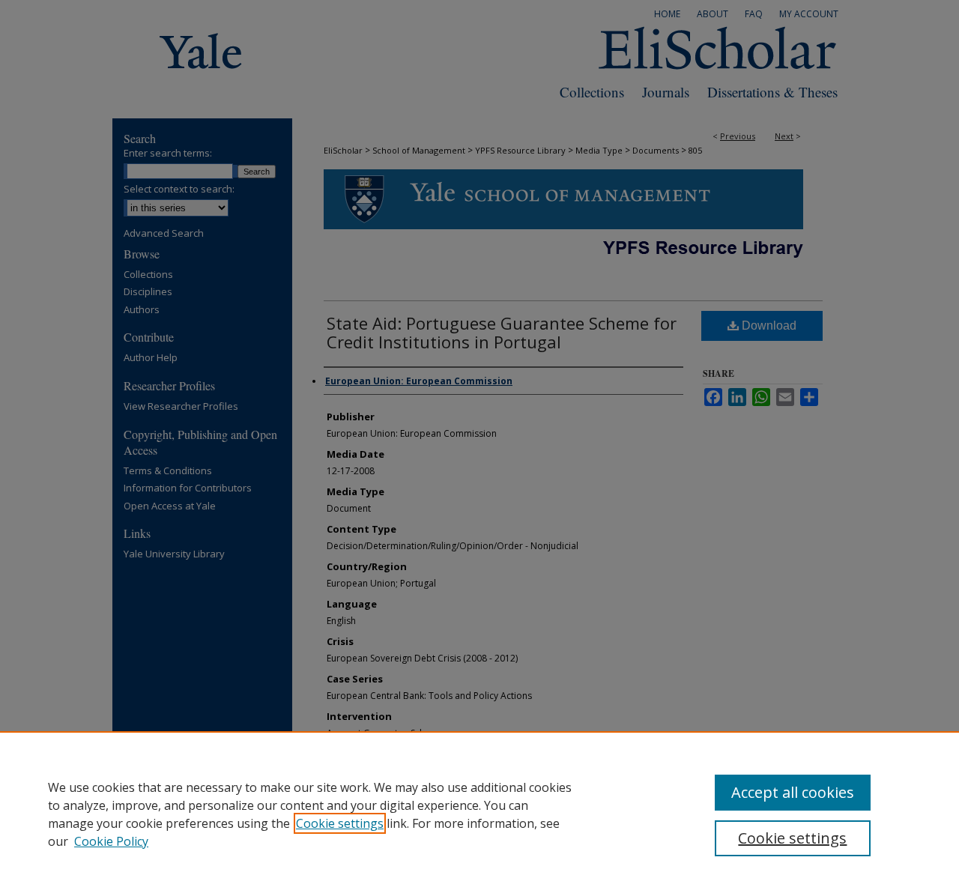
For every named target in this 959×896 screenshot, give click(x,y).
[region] (479, 813)
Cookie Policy (111, 841)
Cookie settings (340, 823)
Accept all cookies (792, 792)
